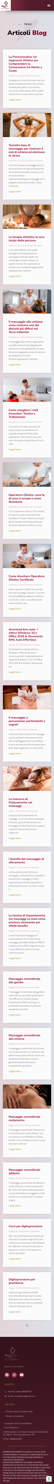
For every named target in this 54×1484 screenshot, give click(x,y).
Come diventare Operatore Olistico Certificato (27, 578)
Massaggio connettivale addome (24, 1171)
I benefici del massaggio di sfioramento (26, 860)
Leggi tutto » (15, 99)
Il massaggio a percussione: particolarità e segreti (27, 721)
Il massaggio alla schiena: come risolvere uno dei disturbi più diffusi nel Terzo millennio (26, 327)
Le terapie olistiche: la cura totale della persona (26, 238)
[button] (48, 5)
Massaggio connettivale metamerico (24, 1118)
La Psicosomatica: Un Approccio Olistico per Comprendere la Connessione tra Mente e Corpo (25, 64)
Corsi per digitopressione (25, 1226)
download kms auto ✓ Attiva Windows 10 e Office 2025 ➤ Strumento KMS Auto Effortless (26, 634)
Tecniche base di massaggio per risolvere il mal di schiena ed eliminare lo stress (27, 150)
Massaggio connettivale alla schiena (24, 1037)
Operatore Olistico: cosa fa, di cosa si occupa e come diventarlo (27, 498)
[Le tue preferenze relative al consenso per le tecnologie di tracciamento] (49, 1479)
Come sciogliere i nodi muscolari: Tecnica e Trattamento (23, 413)
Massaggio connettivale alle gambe (24, 980)
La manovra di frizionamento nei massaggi (20, 802)
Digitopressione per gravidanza (22, 1281)
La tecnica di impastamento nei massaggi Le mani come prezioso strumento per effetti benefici (27, 920)
